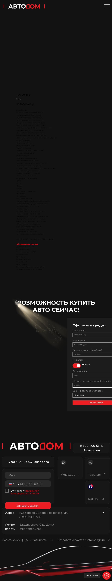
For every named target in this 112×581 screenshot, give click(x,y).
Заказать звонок (28, 505)
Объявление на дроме (27, 244)
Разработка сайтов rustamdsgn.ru (81, 540)
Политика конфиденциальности (24, 540)
